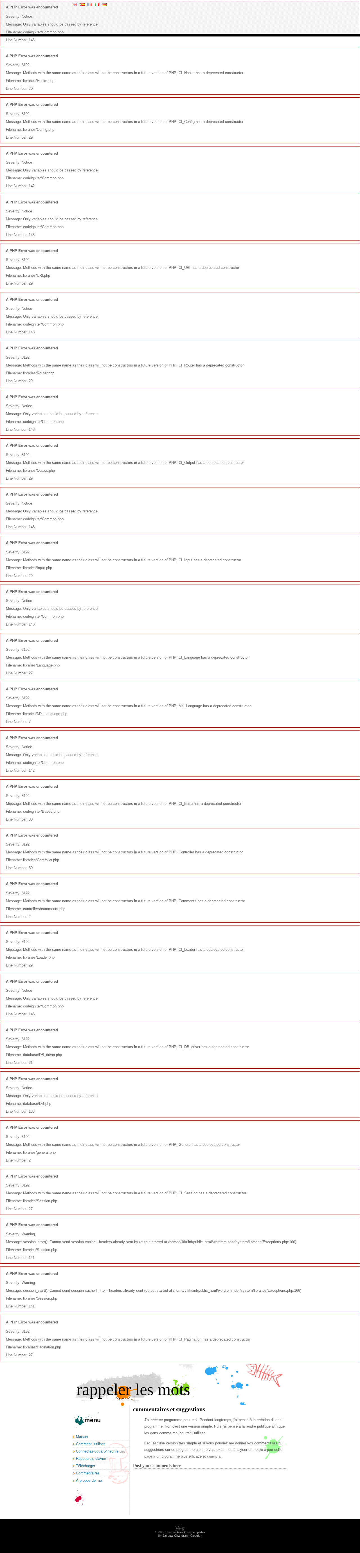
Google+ (196, 1535)
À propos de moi (89, 1480)
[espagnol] (82, 5)
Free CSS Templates (191, 1532)
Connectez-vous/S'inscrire (97, 1451)
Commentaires (88, 1473)
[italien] (97, 5)
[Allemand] (104, 5)
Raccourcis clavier (91, 1458)
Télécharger (85, 1466)
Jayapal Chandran (175, 1535)
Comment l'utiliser (90, 1444)
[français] (89, 5)
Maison (82, 1437)
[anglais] (75, 5)
